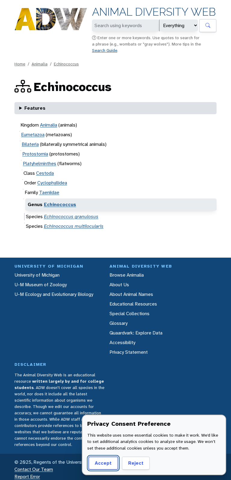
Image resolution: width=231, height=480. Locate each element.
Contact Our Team (33, 469)
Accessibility (122, 342)
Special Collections (129, 313)
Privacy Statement (128, 352)
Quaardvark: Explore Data (135, 333)
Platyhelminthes (39, 163)
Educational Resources (133, 304)
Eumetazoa (33, 134)
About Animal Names (131, 294)
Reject (135, 463)
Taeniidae (49, 192)
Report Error (27, 476)
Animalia (40, 64)
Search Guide (104, 50)
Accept (103, 463)
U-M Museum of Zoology (40, 284)
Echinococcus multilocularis (73, 226)
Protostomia (35, 154)
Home (19, 64)
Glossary (118, 323)
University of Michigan (37, 275)
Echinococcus (66, 64)
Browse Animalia (126, 275)
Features (34, 108)
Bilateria (30, 144)
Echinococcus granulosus (71, 216)
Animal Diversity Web (154, 12)
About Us (119, 284)
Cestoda (45, 173)
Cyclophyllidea (52, 183)
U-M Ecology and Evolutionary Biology (53, 294)
